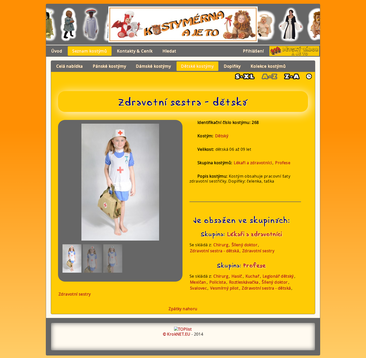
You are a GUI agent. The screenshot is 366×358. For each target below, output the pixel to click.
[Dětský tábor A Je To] (294, 51)
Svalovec (198, 288)
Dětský (221, 136)
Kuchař (252, 276)
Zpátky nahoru (183, 308)
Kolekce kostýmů (268, 66)
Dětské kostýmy (197, 66)
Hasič (237, 276)
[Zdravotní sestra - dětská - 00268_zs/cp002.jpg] (92, 258)
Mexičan (198, 282)
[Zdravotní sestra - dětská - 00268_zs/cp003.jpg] (112, 258)
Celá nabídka (69, 66)
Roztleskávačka (244, 282)
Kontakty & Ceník (134, 51)
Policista (217, 282)
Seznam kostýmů (89, 51)
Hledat (169, 51)
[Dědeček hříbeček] (89, 24)
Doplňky (232, 66)
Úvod (56, 51)
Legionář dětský (278, 276)
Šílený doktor (244, 245)
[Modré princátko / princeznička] (67, 24)
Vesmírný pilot (224, 288)
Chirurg (220, 245)
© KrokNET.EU (176, 334)
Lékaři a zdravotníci (253, 162)
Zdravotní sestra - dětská (214, 251)
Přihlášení (253, 51)
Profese (282, 162)
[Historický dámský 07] (289, 24)
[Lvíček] (317, 24)
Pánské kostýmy (109, 66)
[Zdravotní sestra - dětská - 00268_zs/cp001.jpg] (71, 258)
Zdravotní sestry (258, 251)
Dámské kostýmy (153, 66)
